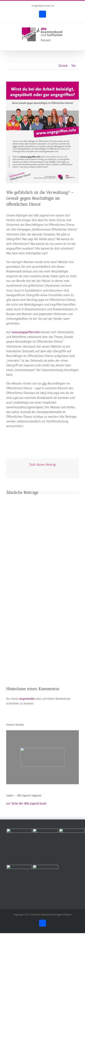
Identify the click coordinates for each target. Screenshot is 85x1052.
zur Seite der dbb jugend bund (26, 803)
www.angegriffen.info (26, 332)
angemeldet (27, 699)
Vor (73, 66)
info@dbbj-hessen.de (42, 5)
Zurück (63, 66)
